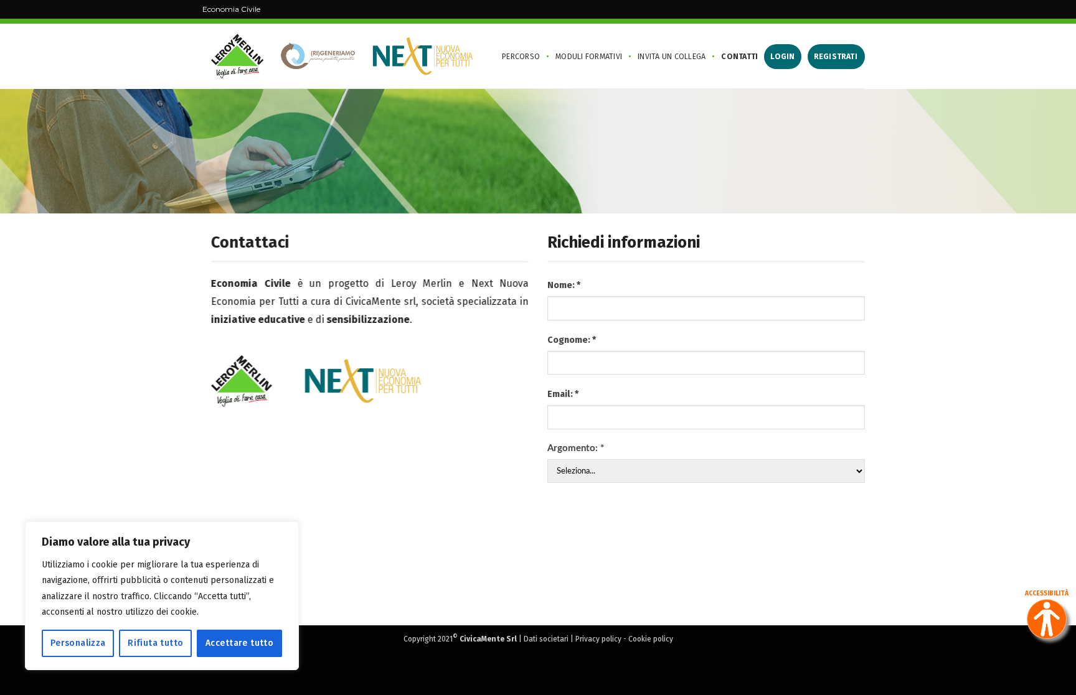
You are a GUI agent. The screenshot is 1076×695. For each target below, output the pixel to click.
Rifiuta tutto (155, 643)
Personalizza (78, 643)
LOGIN (782, 56)
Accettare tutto (239, 643)
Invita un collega (672, 56)
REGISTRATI (835, 56)
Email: (562, 394)
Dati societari (546, 639)
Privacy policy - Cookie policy (624, 639)
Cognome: (571, 340)
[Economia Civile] (342, 56)
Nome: (563, 285)
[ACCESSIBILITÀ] (1047, 619)
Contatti (739, 56)
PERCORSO (521, 56)
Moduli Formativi (588, 56)
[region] (162, 595)
